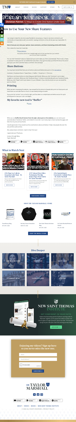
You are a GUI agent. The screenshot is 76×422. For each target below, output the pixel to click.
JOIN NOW (55, 327)
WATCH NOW (9, 185)
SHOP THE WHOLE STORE (38, 233)
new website (57, 70)
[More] (2, 43)
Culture (62, 278)
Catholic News (13, 278)
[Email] (2, 36)
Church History (13, 261)
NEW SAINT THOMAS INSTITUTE (48, 406)
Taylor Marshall (6, 7)
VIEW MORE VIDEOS (38, 196)
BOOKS (33, 406)
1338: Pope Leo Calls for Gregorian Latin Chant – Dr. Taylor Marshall (13, 175)
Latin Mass (62, 261)
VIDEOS (26, 406)
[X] (2, 28)
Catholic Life (38, 278)
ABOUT (19, 406)
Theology (38, 261)
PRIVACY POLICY (48, 409)
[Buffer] (2, 32)
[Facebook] (2, 25)
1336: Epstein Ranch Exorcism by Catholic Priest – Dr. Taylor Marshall (62, 175)
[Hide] (0, 46)
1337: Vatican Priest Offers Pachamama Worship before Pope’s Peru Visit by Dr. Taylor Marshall (37, 175)
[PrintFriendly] (2, 39)
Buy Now (51, 2)
